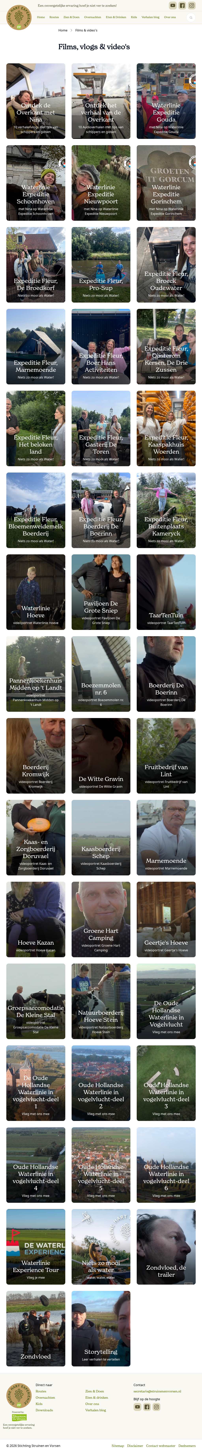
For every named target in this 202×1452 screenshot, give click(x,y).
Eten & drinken (96, 1397)
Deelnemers (187, 1446)
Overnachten (92, 17)
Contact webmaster (160, 1446)
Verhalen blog (150, 17)
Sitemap (118, 1446)
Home (41, 17)
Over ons (170, 17)
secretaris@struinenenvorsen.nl (157, 1391)
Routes (54, 17)
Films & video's (86, 30)
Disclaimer (135, 1446)
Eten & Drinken (116, 17)
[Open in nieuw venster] (173, 5)
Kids (134, 17)
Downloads (44, 1410)
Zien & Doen (71, 17)
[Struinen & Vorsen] (19, 1406)
